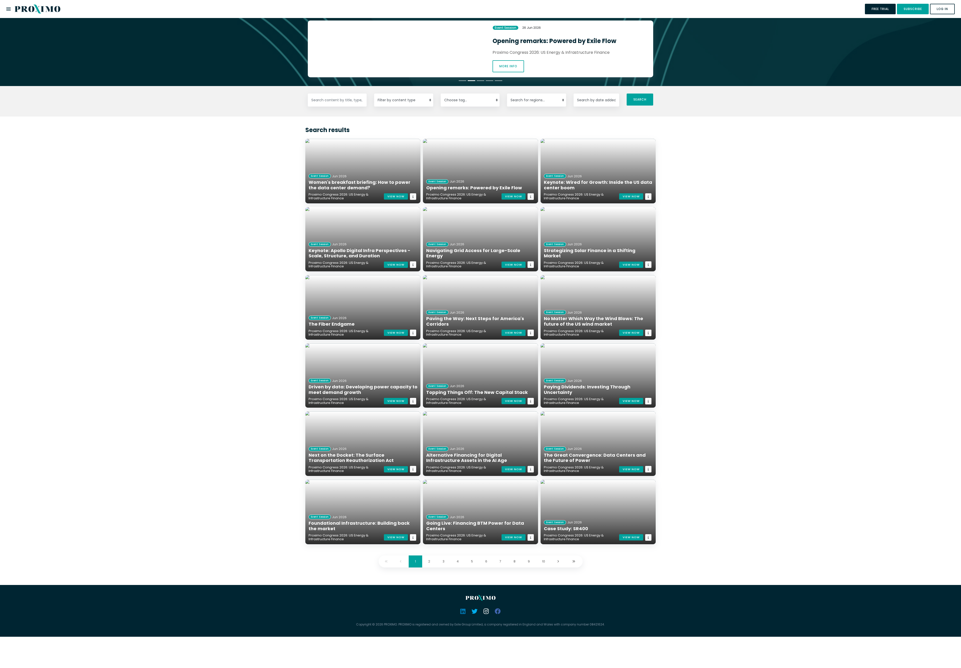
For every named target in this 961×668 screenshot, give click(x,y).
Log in (942, 9)
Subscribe (913, 9)
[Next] (558, 561)
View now (395, 196)
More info (508, 66)
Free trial (880, 9)
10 (543, 561)
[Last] (574, 561)
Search (639, 99)
